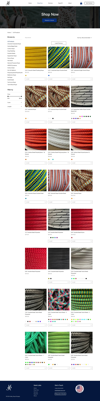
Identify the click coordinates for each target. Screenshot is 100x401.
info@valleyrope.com (60, 390)
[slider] (8, 96)
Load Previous (59, 43)
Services (36, 392)
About (35, 395)
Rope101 (36, 394)
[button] (81, 3)
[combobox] (36, 79)
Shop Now (36, 390)
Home (35, 388)
